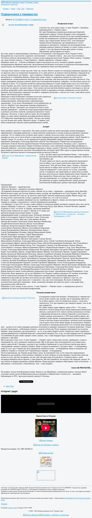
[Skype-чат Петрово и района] (46, 445)
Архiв (13, 9)
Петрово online (12, 508)
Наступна (10, 386)
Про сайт (20, 9)
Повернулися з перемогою (19, 14)
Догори (4, 504)
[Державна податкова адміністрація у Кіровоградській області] (46, 479)
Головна (6, 9)
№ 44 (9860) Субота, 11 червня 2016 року (29, 19)
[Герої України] (46, 440)
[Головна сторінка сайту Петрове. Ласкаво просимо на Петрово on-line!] (46, 453)
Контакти (30, 9)
